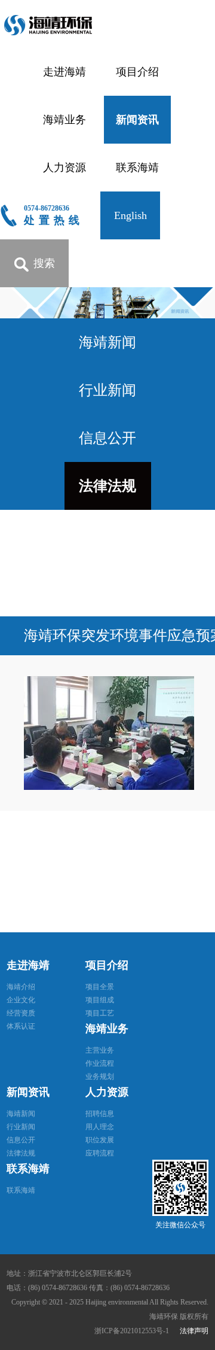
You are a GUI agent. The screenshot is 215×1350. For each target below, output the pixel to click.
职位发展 (99, 1140)
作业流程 (99, 1063)
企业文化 (21, 1000)
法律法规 (107, 486)
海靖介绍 (21, 987)
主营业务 (99, 1050)
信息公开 (107, 438)
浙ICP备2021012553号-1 (132, 1331)
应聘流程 (99, 1153)
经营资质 (21, 1013)
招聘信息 (99, 1113)
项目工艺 (99, 1013)
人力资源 (64, 168)
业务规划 (99, 1076)
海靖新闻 (107, 342)
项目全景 (99, 987)
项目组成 (99, 1000)
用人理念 (99, 1127)
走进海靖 (64, 72)
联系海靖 (137, 168)
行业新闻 (107, 390)
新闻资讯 (137, 120)
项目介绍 (137, 72)
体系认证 (21, 1026)
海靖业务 (64, 120)
